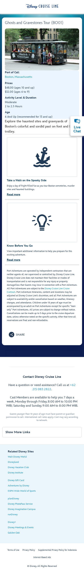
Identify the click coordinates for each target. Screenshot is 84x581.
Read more (13, 194)
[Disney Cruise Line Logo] (42, 6)
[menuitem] (77, 121)
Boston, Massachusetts (18, 77)
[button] (17, 334)
